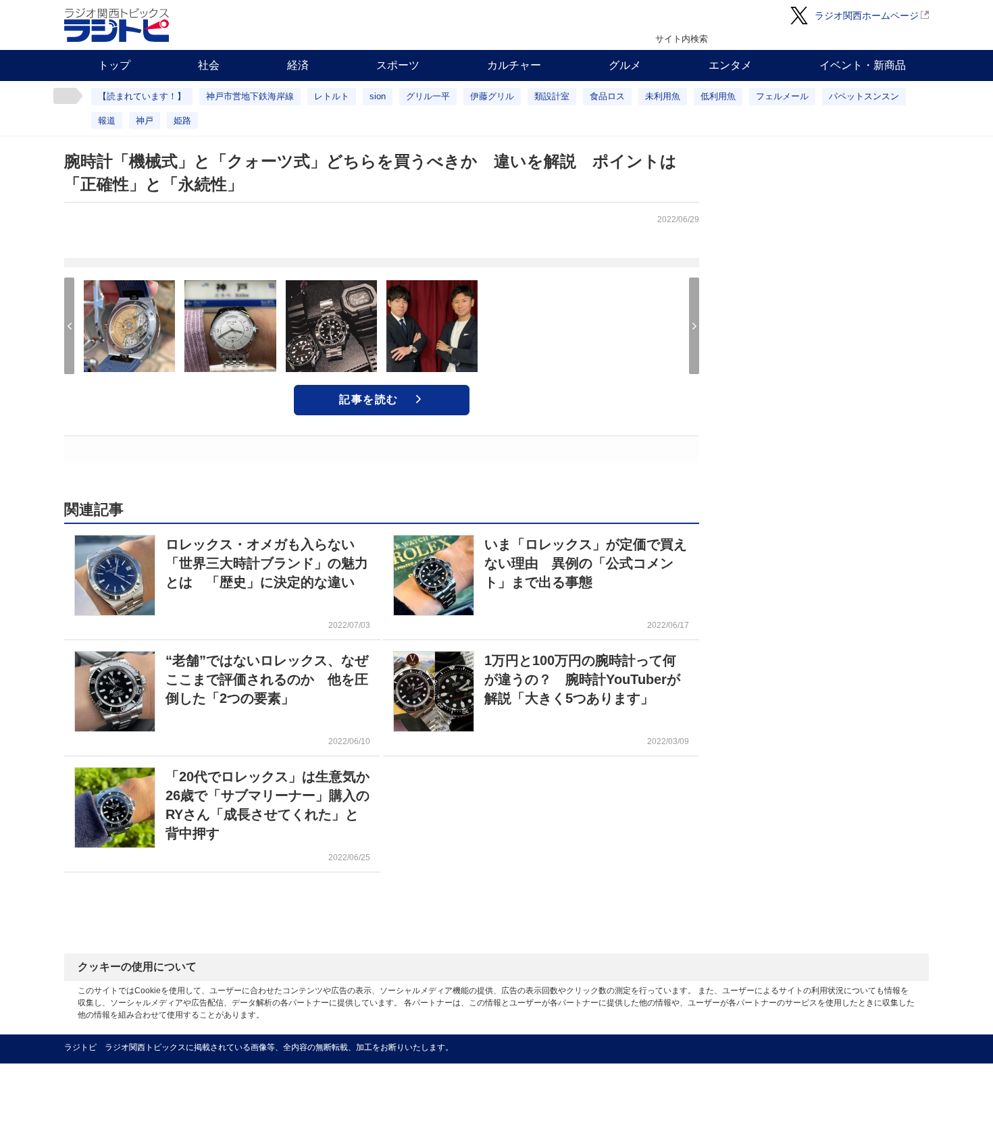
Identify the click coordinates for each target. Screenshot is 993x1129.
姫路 (182, 120)
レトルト (331, 96)
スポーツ (397, 65)
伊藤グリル (492, 96)
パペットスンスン (864, 96)
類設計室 (551, 96)
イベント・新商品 (862, 65)
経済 (298, 65)
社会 (209, 65)
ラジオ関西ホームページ (867, 15)
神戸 (144, 120)
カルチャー (514, 65)
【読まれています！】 (142, 96)
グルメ (625, 65)
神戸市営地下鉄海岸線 (250, 96)
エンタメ (730, 65)
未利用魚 (662, 96)
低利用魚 (718, 96)
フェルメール (782, 96)
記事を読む (369, 399)
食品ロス (607, 96)
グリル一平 (428, 96)
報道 (107, 120)
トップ (114, 65)
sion (378, 96)
